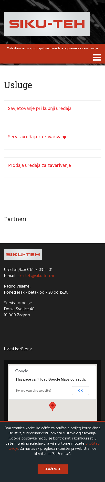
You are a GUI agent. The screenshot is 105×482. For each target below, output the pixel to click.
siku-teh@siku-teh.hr (35, 275)
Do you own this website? (34, 390)
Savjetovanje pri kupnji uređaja (40, 109)
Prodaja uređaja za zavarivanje (39, 166)
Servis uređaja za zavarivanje (38, 137)
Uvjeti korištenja (18, 349)
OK (80, 391)
